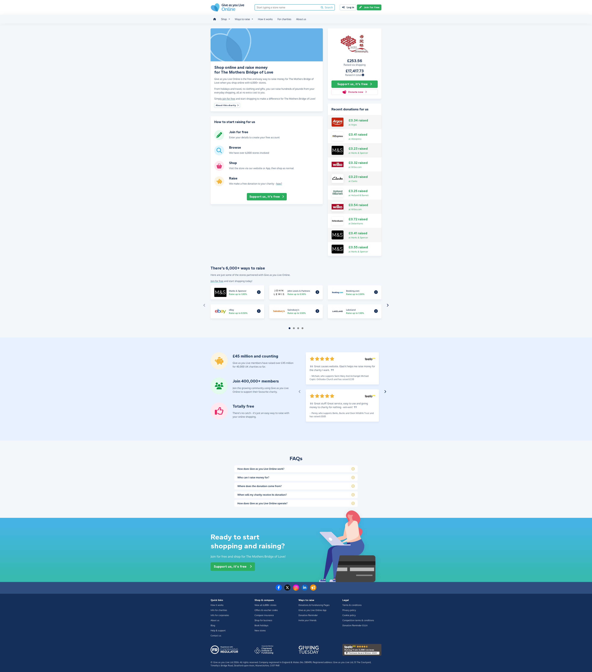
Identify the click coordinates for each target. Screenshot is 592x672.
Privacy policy (349, 610)
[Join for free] (219, 138)
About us (301, 19)
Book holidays (261, 625)
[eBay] (259, 311)
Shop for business (263, 620)
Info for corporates (220, 615)
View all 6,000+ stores (265, 605)
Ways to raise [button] (242, 19)
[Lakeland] (376, 311)
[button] (363, 74)
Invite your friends (307, 620)
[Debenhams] (337, 220)
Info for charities (219, 610)
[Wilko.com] (337, 164)
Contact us (216, 635)
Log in (350, 7)
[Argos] (337, 121)
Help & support (218, 630)
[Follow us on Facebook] (279, 589)
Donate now (355, 91)
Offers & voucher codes (266, 610)
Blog (213, 625)
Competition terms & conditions (358, 620)
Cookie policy (349, 615)
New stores (260, 630)
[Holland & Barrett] (337, 192)
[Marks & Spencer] (337, 150)
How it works (265, 19)
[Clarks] (337, 178)
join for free (228, 98)
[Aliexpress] (337, 136)
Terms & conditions (352, 605)
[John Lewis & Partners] (317, 292)
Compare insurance (264, 615)
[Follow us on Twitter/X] (287, 589)
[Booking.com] (376, 292)
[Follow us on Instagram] (296, 589)
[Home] (215, 19)
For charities (284, 19)
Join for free (372, 7)
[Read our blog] (313, 589)
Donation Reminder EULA (355, 625)
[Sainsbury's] (317, 311)
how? (279, 183)
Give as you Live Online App (312, 610)
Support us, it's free (352, 84)
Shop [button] (224, 19)
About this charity (226, 105)
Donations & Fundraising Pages (314, 605)
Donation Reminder (308, 615)
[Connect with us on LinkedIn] (305, 589)
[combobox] (287, 7)
